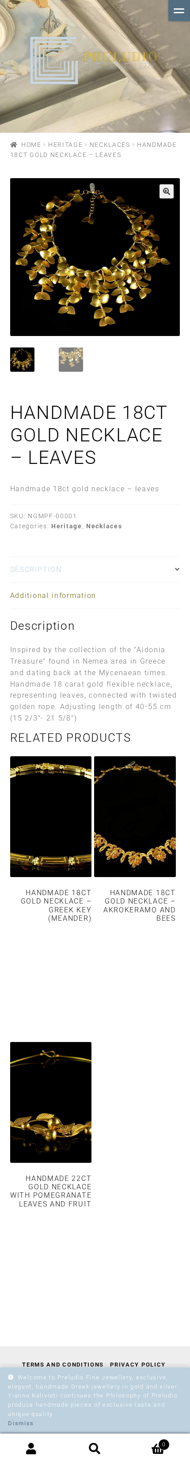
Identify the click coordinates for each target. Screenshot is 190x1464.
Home (31, 144)
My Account (31, 1449)
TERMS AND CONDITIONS (63, 1364)
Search (94, 1449)
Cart (146, 1441)
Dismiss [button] (21, 1423)
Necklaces (110, 144)
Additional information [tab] (53, 595)
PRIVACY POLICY (138, 1364)
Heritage (65, 144)
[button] (167, 191)
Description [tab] (36, 569)
